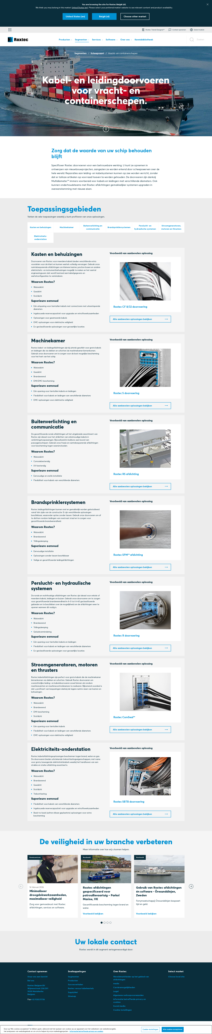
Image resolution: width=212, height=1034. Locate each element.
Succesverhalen (75, 984)
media (116, 983)
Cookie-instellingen (122, 1010)
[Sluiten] (207, 4)
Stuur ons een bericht (37, 976)
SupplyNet (73, 992)
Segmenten (80, 53)
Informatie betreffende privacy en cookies (86, 1031)
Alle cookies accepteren (172, 1029)
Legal (116, 991)
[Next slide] (191, 886)
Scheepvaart (97, 53)
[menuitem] (65, 40)
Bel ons (30, 980)
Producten (73, 980)
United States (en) (80, 7)
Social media (119, 1006)
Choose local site (176, 976)
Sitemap (72, 996)
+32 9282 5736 (38, 999)
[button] (102, 923)
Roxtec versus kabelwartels (81, 988)
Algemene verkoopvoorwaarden (128, 995)
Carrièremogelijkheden (124, 987)
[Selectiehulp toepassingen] (10, 30)
